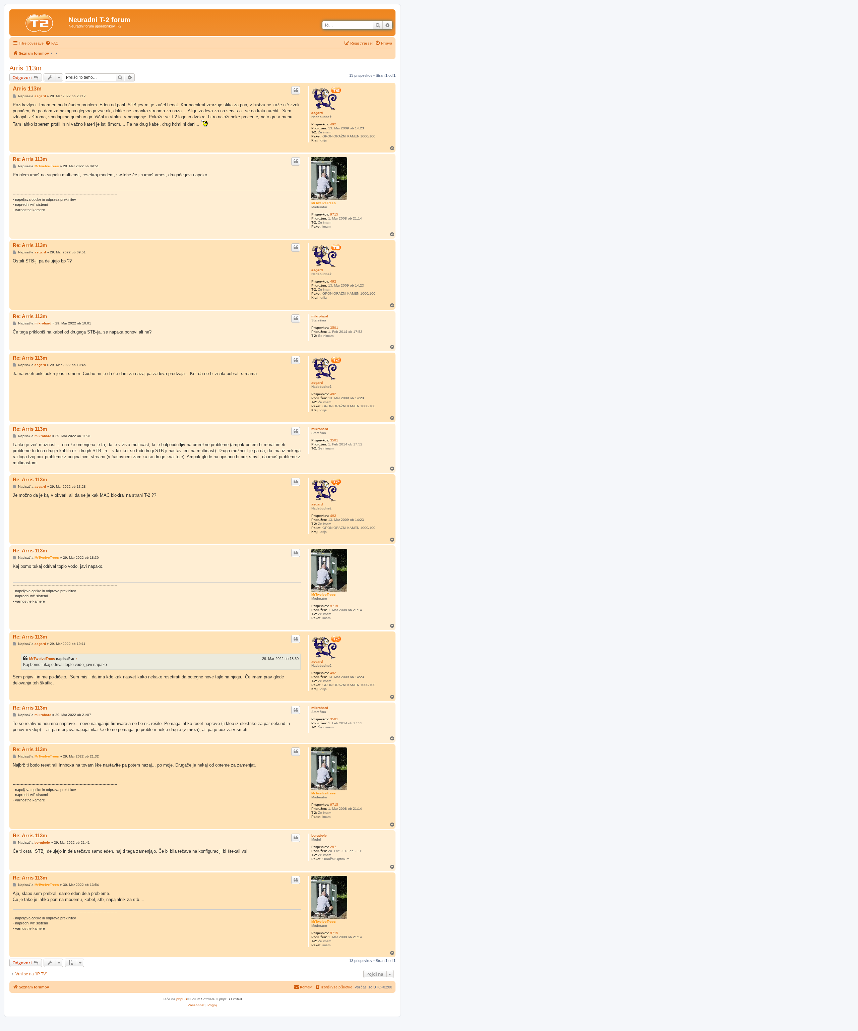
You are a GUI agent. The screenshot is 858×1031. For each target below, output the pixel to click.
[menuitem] (52, 43)
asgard (317, 113)
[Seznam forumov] (40, 22)
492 (333, 124)
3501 (334, 327)
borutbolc (319, 835)
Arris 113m (25, 68)
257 (333, 847)
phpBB (181, 999)
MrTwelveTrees (323, 203)
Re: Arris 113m (30, 159)
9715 (334, 214)
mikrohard (319, 316)
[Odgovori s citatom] (295, 90)
